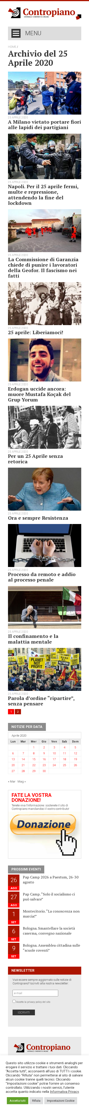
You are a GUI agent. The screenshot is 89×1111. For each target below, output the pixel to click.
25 (64, 765)
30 (44, 771)
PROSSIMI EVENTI (26, 869)
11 (64, 753)
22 (33, 765)
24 (54, 765)
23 (44, 765)
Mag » (22, 781)
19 (75, 759)
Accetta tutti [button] (18, 1100)
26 (75, 765)
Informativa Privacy (64, 1092)
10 (54, 753)
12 (75, 753)
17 (54, 759)
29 (33, 771)
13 (13, 759)
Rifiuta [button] (36, 1100)
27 (13, 771)
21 (23, 765)
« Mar (12, 781)
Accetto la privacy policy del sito (33, 1002)
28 (23, 771)
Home (12, 46)
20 (13, 765)
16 (44, 759)
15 (33, 759)
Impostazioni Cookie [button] (60, 1100)
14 (23, 759)
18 (64, 759)
